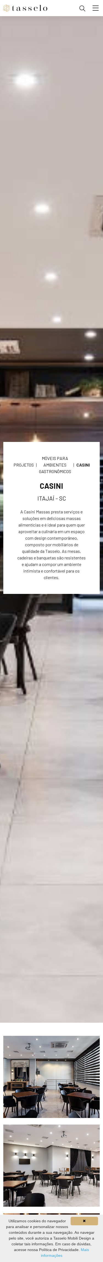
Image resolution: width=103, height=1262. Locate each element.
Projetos (23, 464)
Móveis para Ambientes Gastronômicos (55, 465)
